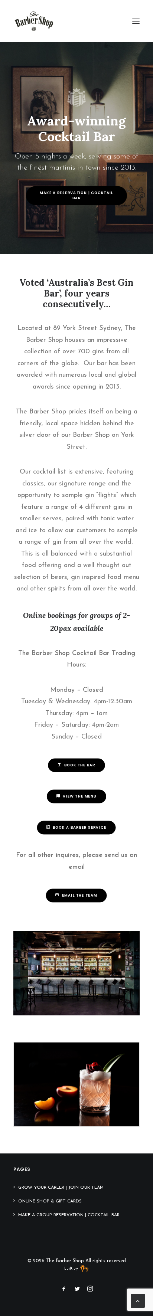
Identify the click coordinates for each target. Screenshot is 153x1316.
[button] (136, 21)
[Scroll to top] (138, 1300)
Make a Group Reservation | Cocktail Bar (69, 1215)
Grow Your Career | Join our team (61, 1187)
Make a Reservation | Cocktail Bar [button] (77, 195)
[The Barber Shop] (33, 21)
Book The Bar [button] (79, 765)
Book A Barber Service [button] (79, 827)
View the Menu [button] (80, 796)
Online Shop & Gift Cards (50, 1201)
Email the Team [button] (79, 895)
